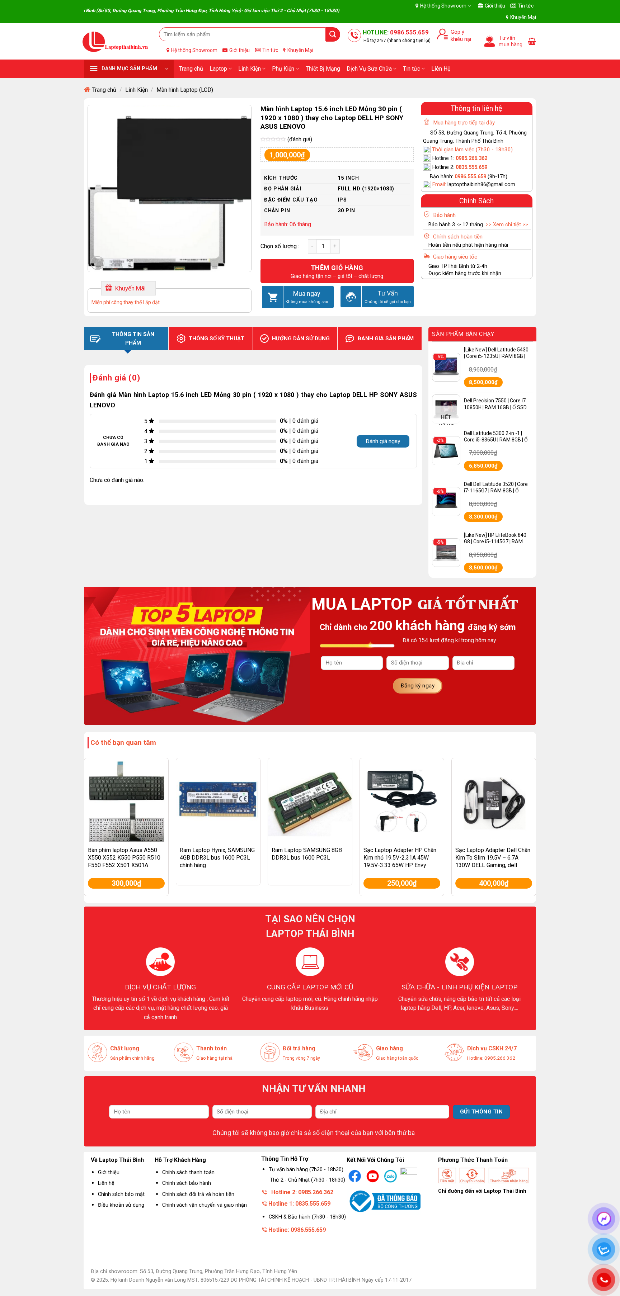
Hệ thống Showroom (443, 6)
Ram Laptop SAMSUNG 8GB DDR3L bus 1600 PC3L (307, 854)
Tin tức (526, 6)
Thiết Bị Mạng (323, 68)
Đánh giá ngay (383, 441)
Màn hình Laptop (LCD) (184, 89)
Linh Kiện (249, 68)
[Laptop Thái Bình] (115, 41)
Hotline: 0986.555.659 (297, 1229)
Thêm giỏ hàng (337, 267)
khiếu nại (459, 39)
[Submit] (333, 34)
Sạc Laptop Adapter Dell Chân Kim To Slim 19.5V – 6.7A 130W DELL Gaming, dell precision (492, 861)
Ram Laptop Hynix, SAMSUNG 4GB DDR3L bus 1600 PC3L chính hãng (217, 858)
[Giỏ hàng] (532, 41)
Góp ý (456, 32)
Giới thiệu (495, 6)
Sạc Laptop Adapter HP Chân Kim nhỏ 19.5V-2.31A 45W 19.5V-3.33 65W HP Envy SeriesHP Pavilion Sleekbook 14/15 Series (400, 865)
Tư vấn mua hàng (510, 41)
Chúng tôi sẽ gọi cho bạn (388, 301)
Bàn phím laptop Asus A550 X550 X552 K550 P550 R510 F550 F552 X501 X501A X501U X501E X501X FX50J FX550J (124, 865)
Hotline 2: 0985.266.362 (302, 1192)
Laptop (218, 68)
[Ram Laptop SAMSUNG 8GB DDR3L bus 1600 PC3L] (310, 800)
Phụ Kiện (283, 68)
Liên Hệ (440, 68)
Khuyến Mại (523, 17)
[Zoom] (97, 263)
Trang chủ (191, 68)
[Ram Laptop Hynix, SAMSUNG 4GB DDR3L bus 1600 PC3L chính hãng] (218, 800)
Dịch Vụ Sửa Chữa (369, 68)
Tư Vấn (387, 293)
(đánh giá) (299, 139)
